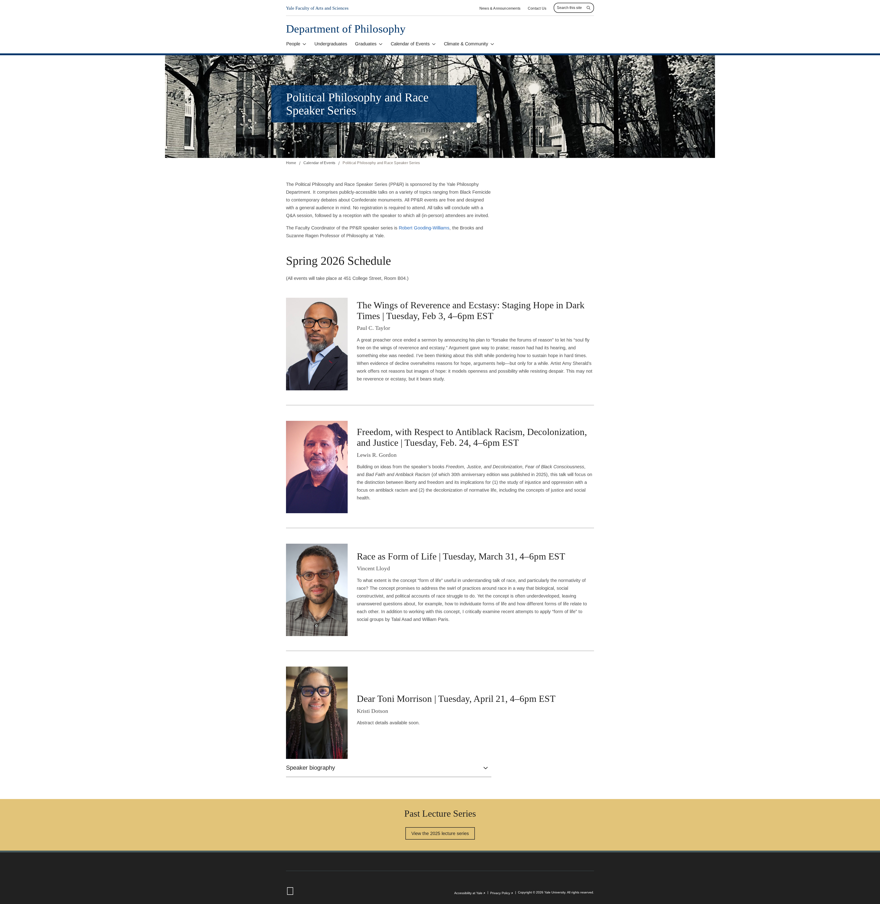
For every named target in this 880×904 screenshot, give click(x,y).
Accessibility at (470, 893)
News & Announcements (499, 8)
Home (291, 163)
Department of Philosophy (346, 28)
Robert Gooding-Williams (424, 227)
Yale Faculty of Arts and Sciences (317, 8)
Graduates (366, 43)
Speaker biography (310, 767)
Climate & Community (466, 43)
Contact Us (537, 8)
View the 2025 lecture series (440, 833)
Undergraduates (330, 43)
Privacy (501, 893)
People (293, 43)
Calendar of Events (410, 43)
